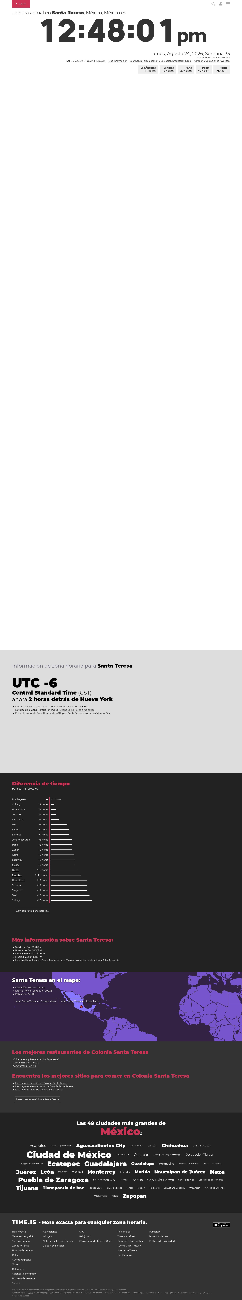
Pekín (203, 69)
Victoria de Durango (214, 1188)
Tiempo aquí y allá (22, 1236)
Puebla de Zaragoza (53, 1180)
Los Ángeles (148, 69)
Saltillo (138, 1180)
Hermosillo (166, 1163)
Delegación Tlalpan (199, 1154)
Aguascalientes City (100, 1145)
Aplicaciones (50, 1231)
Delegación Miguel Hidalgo (167, 1154)
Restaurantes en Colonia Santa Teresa (37, 1099)
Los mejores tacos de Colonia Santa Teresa (39, 1089)
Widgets (47, 1236)
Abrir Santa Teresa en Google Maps (36, 1001)
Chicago (16, 804)
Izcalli (205, 1163)
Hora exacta (19, 1231)
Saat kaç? (182, 1293)
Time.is (21, 4)
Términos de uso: (158, 1236)
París (186, 69)
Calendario (18, 1269)
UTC (14, 824)
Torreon (141, 1188)
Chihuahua (175, 1145)
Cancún (152, 1145)
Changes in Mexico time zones (77, 710)
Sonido (16, 1283)
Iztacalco (216, 1163)
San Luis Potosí (160, 1180)
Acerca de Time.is (127, 1250)
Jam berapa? (138, 1293)
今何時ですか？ (170, 1293)
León (47, 1172)
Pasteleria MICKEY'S (27, 1062)
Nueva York (18, 809)
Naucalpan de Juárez (180, 1172)
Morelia (125, 1171)
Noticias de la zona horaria (58, 1241)
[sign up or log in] (220, 4)
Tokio (221, 69)
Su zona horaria (21, 1241)
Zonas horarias (20, 1245)
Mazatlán (62, 1172)
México (120, 1131)
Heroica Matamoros (188, 1163)
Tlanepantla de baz (63, 1187)
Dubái (15, 870)
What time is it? (19, 1293)
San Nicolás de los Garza (211, 1180)
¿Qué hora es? (56, 1293)
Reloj (15, 1255)
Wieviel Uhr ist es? (154, 1293)
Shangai (16, 885)
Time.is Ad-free (126, 1236)
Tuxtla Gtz (154, 1188)
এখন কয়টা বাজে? (98, 1293)
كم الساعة (87, 1293)
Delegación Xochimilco (31, 1163)
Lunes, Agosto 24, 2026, (190, 53)
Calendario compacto (24, 1273)
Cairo (15, 855)
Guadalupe (143, 1163)
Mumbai (17, 875)
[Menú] (228, 4)
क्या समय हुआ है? (42, 1293)
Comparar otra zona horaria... (32, 911)
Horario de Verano (22, 1250)
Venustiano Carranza (174, 1188)
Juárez (26, 1171)
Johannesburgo (21, 839)
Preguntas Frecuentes (130, 1241)
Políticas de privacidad (162, 1241)
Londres (168, 69)
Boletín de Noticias (53, 1245)
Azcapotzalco (136, 1145)
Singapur (17, 890)
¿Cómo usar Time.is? (129, 1245)
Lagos (15, 829)
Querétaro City (104, 1180)
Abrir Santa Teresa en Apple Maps (80, 1001)
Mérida (142, 1171)
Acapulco (38, 1145)
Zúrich (15, 849)
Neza (217, 1171)
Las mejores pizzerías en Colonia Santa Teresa (41, 1083)
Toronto (16, 814)
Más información (117, 61)
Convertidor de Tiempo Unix (95, 1241)
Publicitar (154, 1231)
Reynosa (124, 1180)
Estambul (17, 860)
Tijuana (27, 1188)
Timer (15, 1264)
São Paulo (17, 819)
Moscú (16, 865)
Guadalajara (105, 1164)
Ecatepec (63, 1164)
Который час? (110, 1293)
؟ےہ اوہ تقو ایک (206, 1293)
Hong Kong (18, 880)
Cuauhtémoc (122, 1154)
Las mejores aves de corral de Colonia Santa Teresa (44, 1086)
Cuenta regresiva (22, 1259)
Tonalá (129, 1188)
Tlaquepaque (95, 1188)
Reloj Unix (85, 1236)
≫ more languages (20, 1296)
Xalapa (115, 1196)
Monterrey (101, 1172)
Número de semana (23, 1278)
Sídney (16, 900)
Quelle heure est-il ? (73, 1293)
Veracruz (194, 1187)
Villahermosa (100, 1196)
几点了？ (31, 1293)
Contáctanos (124, 1255)
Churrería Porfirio (26, 1066)
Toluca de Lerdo (114, 1188)
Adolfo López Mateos (61, 1145)
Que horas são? (124, 1293)
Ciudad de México (69, 1154)
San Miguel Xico (186, 1180)
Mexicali (77, 1171)
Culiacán (141, 1155)
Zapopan (135, 1196)
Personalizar (124, 1231)
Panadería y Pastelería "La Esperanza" (37, 1059)
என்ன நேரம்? (193, 1293)
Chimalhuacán (202, 1145)
